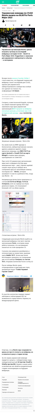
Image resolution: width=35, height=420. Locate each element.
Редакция (4, 379)
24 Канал (4, 5)
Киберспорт (10, 8)
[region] (17, 416)
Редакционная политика (8, 382)
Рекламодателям (22, 377)
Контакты (20, 388)
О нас (3, 377)
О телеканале (5, 384)
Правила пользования (23, 379)
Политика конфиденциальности (23, 383)
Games (3, 8)
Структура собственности (8, 392)
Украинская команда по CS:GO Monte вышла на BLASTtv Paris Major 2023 (23, 8)
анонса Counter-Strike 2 (20, 78)
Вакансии (4, 389)
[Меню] (3, 2)
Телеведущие (5, 387)
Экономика (26, 5)
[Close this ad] (34, 411)
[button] (5, 25)
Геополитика (15, 5)
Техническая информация (24, 385)
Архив (19, 390)
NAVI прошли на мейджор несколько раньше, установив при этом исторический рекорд (16, 111)
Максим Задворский (10, 21)
